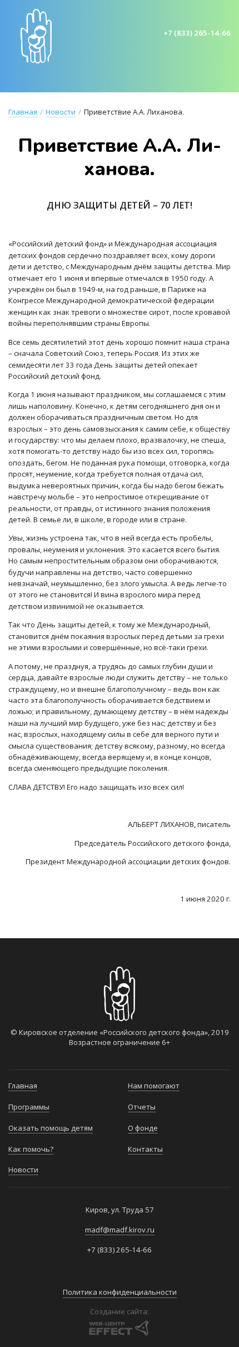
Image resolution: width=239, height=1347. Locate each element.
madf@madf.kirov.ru (120, 1230)
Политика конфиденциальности (120, 1292)
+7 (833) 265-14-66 (197, 33)
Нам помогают (154, 1086)
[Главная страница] (36, 36)
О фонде (143, 1128)
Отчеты (142, 1107)
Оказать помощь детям (182, 81)
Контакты (145, 1149)
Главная (27, 81)
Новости (61, 112)
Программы (87, 81)
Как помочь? (30, 1149)
